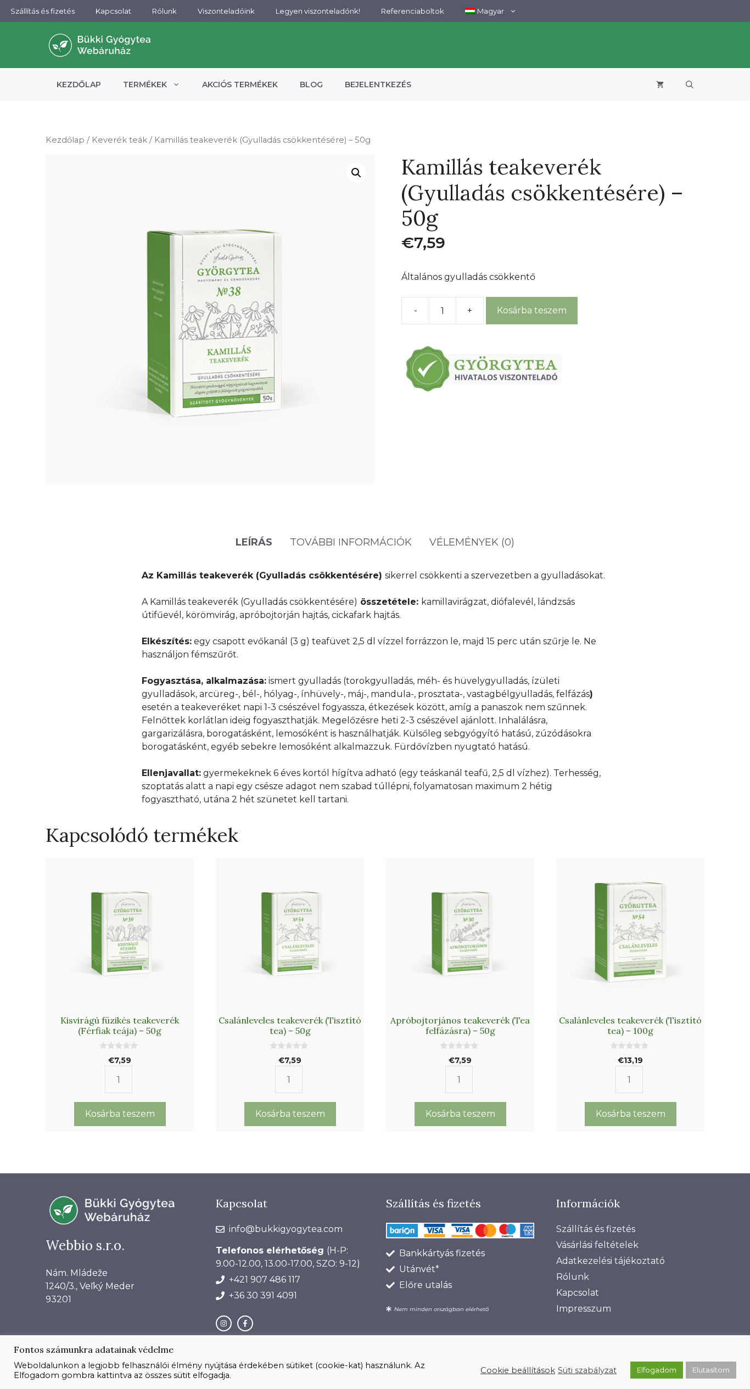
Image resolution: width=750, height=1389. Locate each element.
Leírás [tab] (254, 542)
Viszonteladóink (226, 11)
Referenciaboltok (412, 11)
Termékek (145, 84)
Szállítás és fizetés (42, 11)
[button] (689, 84)
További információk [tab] (351, 542)
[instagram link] (224, 1323)
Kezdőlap (79, 84)
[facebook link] (245, 1323)
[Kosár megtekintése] (660, 84)
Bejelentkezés (378, 84)
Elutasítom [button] (711, 1369)
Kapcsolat (113, 11)
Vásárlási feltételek (597, 1245)
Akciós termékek (240, 84)
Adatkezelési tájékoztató (610, 1261)
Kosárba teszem (532, 310)
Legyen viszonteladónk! (318, 11)
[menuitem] (491, 11)
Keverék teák (119, 140)
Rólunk (164, 11)
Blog (311, 84)
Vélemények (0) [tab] (471, 542)
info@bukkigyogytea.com (286, 1229)
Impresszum (583, 1308)
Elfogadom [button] (656, 1369)
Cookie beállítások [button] (517, 1370)
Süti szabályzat (587, 1370)
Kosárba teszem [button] (120, 1114)
